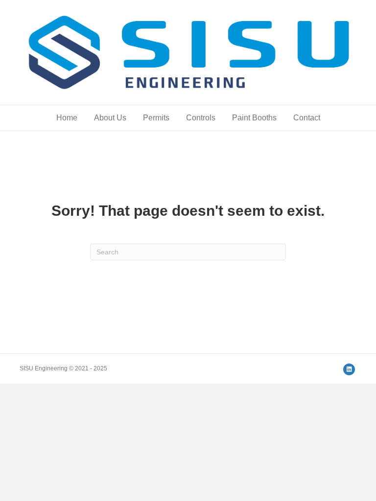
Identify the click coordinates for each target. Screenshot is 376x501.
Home (66, 118)
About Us (110, 118)
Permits (156, 118)
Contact (306, 118)
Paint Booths (254, 118)
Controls (200, 118)
